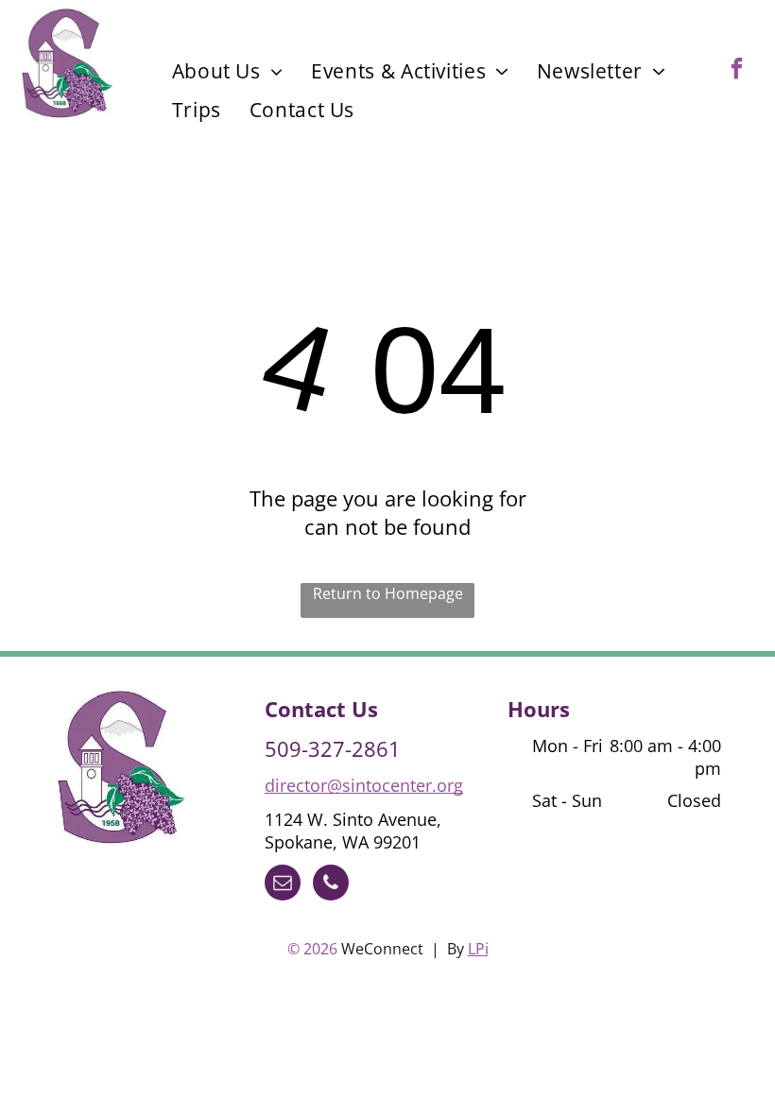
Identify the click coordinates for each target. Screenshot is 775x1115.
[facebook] (736, 71)
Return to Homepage (388, 593)
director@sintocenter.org (364, 785)
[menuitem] (228, 71)
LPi (478, 948)
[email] (283, 885)
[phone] (331, 885)
